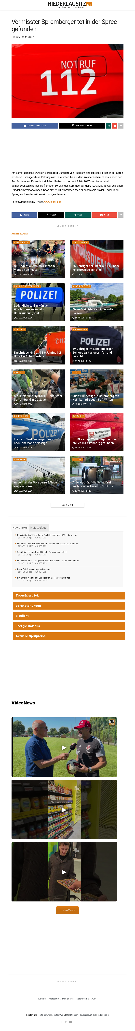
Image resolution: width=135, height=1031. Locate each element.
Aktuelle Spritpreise (31, 636)
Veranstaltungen (28, 606)
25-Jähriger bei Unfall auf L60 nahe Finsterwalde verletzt (42, 552)
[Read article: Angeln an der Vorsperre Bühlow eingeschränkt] (38, 475)
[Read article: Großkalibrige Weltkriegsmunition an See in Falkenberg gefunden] (96, 432)
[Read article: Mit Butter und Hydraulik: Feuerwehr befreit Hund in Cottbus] (38, 388)
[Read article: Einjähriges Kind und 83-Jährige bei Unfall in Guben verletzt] (38, 345)
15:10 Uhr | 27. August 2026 (34, 538)
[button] (64, 747)
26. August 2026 (82, 404)
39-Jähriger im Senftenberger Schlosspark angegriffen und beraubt (92, 352)
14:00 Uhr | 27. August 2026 (34, 572)
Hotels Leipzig (102, 1015)
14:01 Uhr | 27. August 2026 (34, 563)
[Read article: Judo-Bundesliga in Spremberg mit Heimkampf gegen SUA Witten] (96, 388)
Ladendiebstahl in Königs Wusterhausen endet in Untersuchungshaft (31, 309)
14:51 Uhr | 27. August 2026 (34, 546)
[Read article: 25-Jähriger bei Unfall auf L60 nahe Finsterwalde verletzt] (96, 259)
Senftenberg (80, 329)
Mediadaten (68, 999)
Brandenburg (21, 243)
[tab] (20, 527)
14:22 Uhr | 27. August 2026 (34, 555)
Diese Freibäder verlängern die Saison (34, 569)
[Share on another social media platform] (120, 126)
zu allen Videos (67, 910)
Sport (76, 373)
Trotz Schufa (44, 1015)
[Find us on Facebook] (62, 1022)
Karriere (42, 999)
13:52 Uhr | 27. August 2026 (34, 580)
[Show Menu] (9, 5)
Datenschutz (83, 999)
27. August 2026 (24, 274)
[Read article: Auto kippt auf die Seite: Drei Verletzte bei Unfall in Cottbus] (96, 475)
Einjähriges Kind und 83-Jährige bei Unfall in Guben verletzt (43, 578)
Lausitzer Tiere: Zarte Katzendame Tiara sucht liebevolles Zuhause (47, 544)
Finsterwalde (80, 243)
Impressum (54, 999)
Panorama (20, 459)
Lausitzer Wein (58, 1015)
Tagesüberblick (27, 595)
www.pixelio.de (52, 201)
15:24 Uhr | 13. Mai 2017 (23, 37)
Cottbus (19, 373)
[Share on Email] (114, 126)
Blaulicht (19, 329)
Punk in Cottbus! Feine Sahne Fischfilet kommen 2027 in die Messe (47, 535)
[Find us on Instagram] (66, 1022)
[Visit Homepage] (70, 5)
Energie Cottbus (28, 626)
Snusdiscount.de (87, 1015)
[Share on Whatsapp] (108, 126)
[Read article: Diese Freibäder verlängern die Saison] (96, 302)
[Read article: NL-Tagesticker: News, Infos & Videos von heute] (38, 259)
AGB (94, 999)
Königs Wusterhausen (27, 286)
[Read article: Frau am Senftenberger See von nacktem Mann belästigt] (38, 432)
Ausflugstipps (81, 286)
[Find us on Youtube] (70, 1022)
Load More (67, 505)
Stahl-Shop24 (72, 1015)
